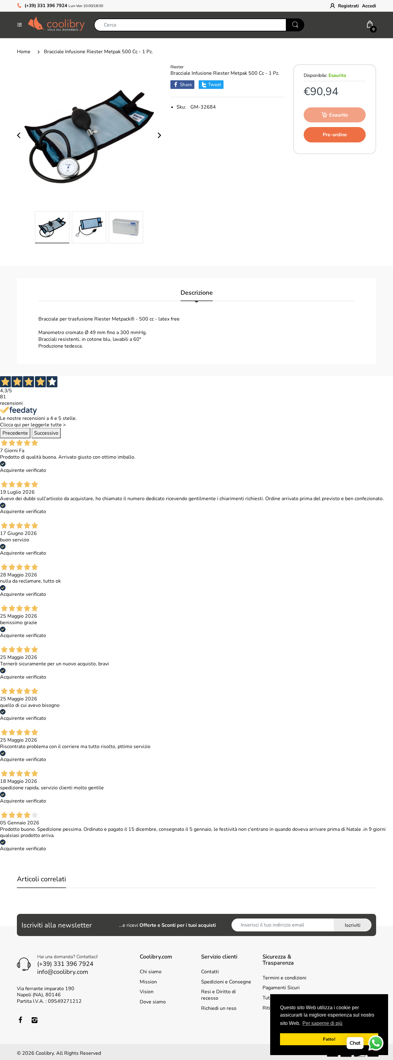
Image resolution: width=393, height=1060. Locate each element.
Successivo (46, 433)
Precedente (15, 433)
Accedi (369, 6)
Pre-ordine (335, 134)
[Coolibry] (56, 24)
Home (23, 51)
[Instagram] (34, 1020)
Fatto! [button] (329, 1039)
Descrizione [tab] (197, 293)
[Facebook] (20, 1020)
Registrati (348, 6)
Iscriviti (352, 925)
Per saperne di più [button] (322, 1023)
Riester (177, 67)
